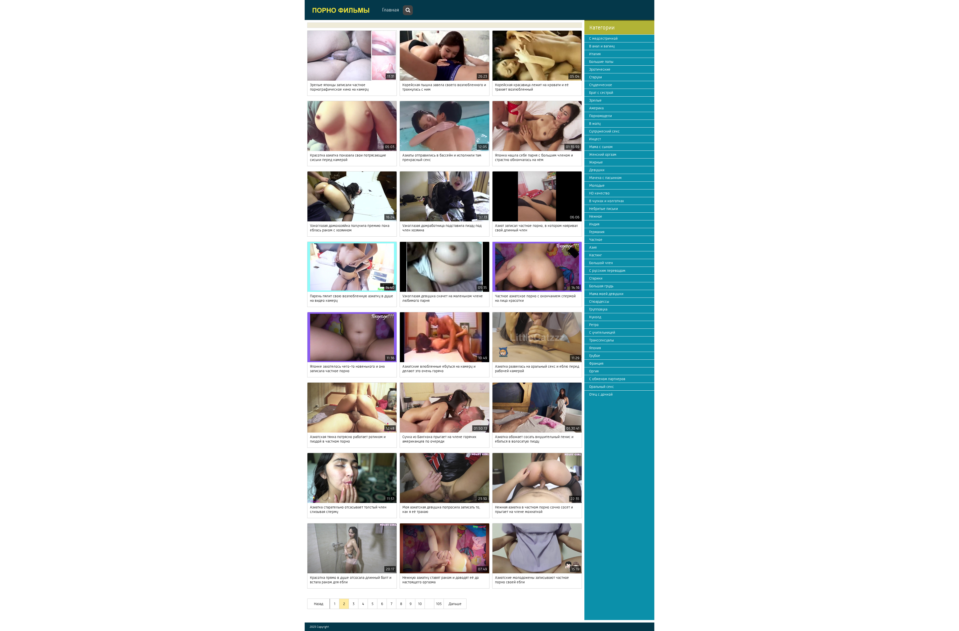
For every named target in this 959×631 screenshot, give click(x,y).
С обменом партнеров (607, 379)
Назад (318, 604)
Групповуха (598, 309)
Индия (594, 224)
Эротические (599, 69)
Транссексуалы (601, 340)
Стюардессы (599, 301)
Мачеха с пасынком (605, 177)
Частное (595, 239)
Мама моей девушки (606, 294)
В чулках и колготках (606, 201)
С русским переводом (607, 270)
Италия (595, 54)
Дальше (455, 604)
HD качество (599, 193)
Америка (596, 108)
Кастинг (595, 255)
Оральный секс (601, 386)
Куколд (595, 317)
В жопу (595, 123)
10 (420, 604)
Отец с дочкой (601, 394)
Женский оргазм (602, 154)
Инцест (595, 139)
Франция (596, 363)
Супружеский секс (604, 131)
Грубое (594, 355)
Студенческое (600, 85)
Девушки (596, 170)
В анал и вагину (602, 46)
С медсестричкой (603, 38)
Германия (596, 232)
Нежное (595, 216)
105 (439, 604)
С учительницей (602, 332)
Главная (390, 10)
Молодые (597, 185)
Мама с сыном (601, 147)
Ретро (594, 324)
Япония (595, 348)
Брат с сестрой (601, 92)
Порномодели (600, 116)
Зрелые (595, 100)
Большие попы (601, 61)
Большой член (601, 263)
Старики (595, 278)
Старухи (595, 77)
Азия (593, 247)
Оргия (594, 371)
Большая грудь (601, 286)
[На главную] (342, 10)
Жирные (596, 162)
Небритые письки (603, 208)
